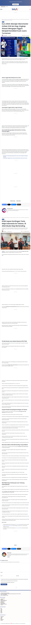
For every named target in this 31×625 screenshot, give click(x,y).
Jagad (2, 617)
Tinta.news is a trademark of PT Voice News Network (18, 623)
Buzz (1, 608)
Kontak (2, 604)
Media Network (15, 4)
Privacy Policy (2, 602)
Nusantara (2, 616)
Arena (5, 19)
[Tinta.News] (15, 9)
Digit (1, 610)
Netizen (2, 620)
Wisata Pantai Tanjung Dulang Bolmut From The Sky (12, 6)
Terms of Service (3, 601)
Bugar (1, 618)
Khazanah (2, 619)
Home (3, 19)
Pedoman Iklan (3, 603)
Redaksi (2, 599)
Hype (1, 611)
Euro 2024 (18, 200)
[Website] (7, 211)
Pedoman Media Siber (4, 600)
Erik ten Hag (13, 200)
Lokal (1, 609)
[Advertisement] (15, 15)
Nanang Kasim (5, 35)
